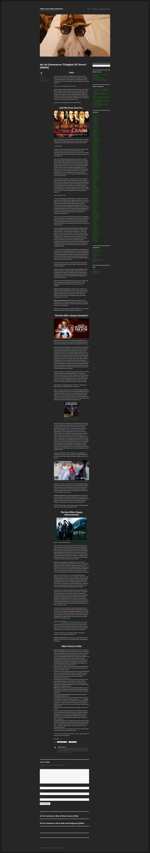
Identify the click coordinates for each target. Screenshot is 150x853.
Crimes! (61, 738)
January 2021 (96, 136)
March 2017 (96, 187)
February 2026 (96, 114)
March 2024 (96, 120)
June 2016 (95, 196)
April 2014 (95, 224)
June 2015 (95, 207)
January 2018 (96, 175)
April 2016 (95, 198)
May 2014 (95, 223)
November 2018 (96, 164)
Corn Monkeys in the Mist (98, 250)
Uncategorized (96, 258)
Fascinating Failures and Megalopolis (100, 80)
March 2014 (96, 225)
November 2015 (96, 203)
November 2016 (96, 192)
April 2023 (95, 122)
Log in (95, 269)
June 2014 (95, 221)
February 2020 (96, 148)
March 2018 (96, 172)
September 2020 (97, 140)
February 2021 (96, 135)
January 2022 (96, 128)
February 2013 (96, 241)
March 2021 (96, 134)
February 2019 (96, 160)
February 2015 (96, 212)
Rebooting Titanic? (97, 76)
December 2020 (96, 138)
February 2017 (96, 188)
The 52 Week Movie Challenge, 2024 (100, 79)
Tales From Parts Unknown (51, 9)
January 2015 (96, 213)
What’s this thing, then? (104, 9)
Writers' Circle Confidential (99, 260)
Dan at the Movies (43, 78)
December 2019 (96, 150)
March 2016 (96, 199)
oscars (46, 81)
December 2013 (96, 229)
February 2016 (96, 201)
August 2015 (96, 205)
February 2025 (96, 117)
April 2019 (95, 157)
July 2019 (95, 154)
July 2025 (95, 116)
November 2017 (96, 177)
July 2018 (95, 167)
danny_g (41, 75)
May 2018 (95, 170)
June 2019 (95, 155)
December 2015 (96, 202)
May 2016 (95, 197)
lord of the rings (43, 80)
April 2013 (95, 239)
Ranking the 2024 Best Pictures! (99, 78)
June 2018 (95, 169)
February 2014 (96, 226)
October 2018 (96, 165)
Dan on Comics (96, 252)
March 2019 (96, 159)
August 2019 (96, 152)
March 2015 (96, 210)
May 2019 (95, 156)
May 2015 (95, 208)
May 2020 (95, 144)
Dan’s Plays (94, 9)
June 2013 (95, 236)
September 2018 (96, 166)
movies (47, 80)
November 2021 (96, 129)
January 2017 (96, 189)
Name (41, 785)
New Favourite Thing (97, 255)
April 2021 (95, 133)
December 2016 (96, 191)
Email (41, 791)
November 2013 (96, 230)
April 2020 (95, 145)
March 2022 (96, 127)
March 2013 (96, 240)
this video (80, 699)
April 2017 (95, 186)
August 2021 (96, 130)
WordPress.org (96, 273)
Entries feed (96, 270)
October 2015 (96, 204)
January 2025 (96, 118)
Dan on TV (95, 253)
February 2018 (96, 173)
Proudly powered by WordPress (57, 847)
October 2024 (96, 119)
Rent (60, 702)
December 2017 (96, 176)
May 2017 (95, 185)
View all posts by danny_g (66, 752)
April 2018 (95, 171)
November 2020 (96, 139)
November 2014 (96, 215)
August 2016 (96, 194)
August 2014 (96, 219)
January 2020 (96, 149)
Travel (95, 257)
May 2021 (95, 132)
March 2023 (96, 123)
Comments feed (96, 272)
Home (88, 9)
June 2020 (95, 143)
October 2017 (96, 178)
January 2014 (96, 228)
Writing (95, 261)
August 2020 (96, 141)
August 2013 (96, 234)
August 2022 (96, 124)
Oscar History (42, 81)
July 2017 (95, 182)
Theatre (95, 256)
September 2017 (96, 180)
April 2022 (95, 125)
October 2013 (96, 231)
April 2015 (95, 209)
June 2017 (95, 183)
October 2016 (96, 193)
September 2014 (96, 218)
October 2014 (96, 217)
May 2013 (95, 238)
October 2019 (96, 151)
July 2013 (95, 235)
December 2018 (96, 162)
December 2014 (96, 214)
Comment (42, 768)
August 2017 (96, 181)
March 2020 (96, 146)
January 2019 (96, 161)
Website (42, 797)
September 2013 (96, 233)
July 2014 (95, 220)
